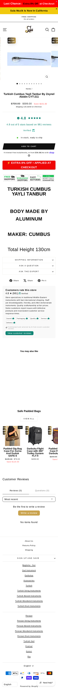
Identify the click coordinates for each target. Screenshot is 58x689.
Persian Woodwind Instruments (29, 631)
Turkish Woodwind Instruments (29, 601)
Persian (29, 616)
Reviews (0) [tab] (16, 490)
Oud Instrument (29, 570)
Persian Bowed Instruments (29, 626)
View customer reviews (19, 333)
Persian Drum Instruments (29, 636)
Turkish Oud (28, 641)
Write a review (29, 513)
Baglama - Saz (29, 565)
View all (28, 419)
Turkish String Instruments (29, 591)
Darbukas (29, 575)
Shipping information (29, 260)
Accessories (28, 580)
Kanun (29, 651)
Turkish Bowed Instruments (29, 596)
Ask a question (29, 266)
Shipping (19, 107)
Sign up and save (28, 558)
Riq (29, 656)
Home (28, 89)
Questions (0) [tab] (42, 490)
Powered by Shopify (29, 686)
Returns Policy (29, 545)
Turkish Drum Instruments (29, 606)
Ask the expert (29, 271)
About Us (29, 541)
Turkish (29, 586)
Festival (28, 646)
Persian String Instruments (29, 621)
